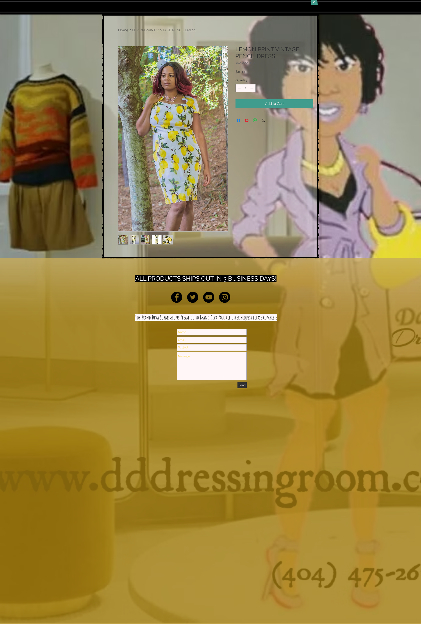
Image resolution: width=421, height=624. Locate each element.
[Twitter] (192, 297)
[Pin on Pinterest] (246, 120)
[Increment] (252, 88)
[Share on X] (263, 120)
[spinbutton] (246, 88)
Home (123, 30)
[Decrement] (239, 88)
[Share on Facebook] (238, 120)
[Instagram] (224, 297)
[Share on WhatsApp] (255, 120)
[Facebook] (176, 297)
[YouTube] (208, 297)
